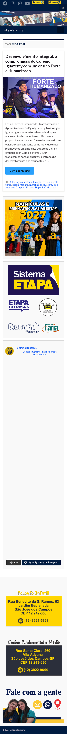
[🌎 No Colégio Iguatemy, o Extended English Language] (33, 442)
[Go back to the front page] (33, 18)
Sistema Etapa (33, 187)
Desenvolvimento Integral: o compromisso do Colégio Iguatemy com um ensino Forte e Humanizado (33, 63)
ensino (46, 182)
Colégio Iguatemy (13, 29)
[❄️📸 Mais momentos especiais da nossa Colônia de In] (33, 541)
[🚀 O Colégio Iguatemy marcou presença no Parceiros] (33, 409)
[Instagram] (12, 2)
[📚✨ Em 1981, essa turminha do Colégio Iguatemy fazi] (33, 508)
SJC (44, 187)
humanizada (35, 184)
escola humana (20, 184)
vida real (51, 187)
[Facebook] (5, 2)
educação (36, 182)
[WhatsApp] (20, 2)
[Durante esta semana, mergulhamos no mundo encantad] (33, 376)
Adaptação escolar (20, 182)
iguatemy (48, 184)
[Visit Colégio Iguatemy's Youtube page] (27, 2)
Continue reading (20, 170)
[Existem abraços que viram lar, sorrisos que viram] (33, 475)
